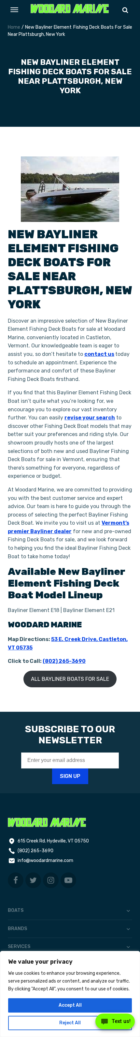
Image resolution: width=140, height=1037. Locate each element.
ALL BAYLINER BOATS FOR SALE (70, 679)
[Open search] (125, 10)
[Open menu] (14, 10)
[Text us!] (115, 1023)
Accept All (70, 1005)
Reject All (70, 1023)
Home (14, 27)
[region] (70, 994)
